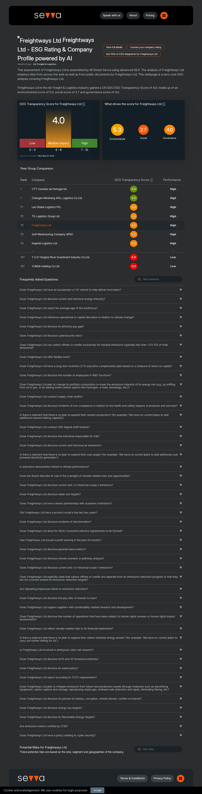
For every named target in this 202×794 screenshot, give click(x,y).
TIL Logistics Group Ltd (45, 216)
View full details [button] (114, 47)
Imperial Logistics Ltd (44, 243)
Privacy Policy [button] (162, 778)
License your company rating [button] (145, 47)
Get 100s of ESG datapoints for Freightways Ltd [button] (131, 54)
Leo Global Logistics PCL (46, 207)
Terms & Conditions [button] (132, 778)
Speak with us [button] (112, 15)
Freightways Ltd (41, 225)
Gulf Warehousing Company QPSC (52, 234)
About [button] (133, 15)
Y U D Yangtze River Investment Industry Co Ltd (60, 257)
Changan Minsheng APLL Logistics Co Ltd (57, 198)
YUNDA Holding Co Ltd (45, 266)
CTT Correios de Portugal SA (49, 189)
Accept (97, 790)
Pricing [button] (150, 15)
